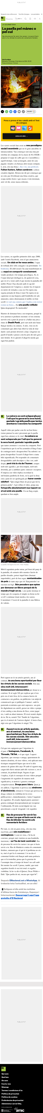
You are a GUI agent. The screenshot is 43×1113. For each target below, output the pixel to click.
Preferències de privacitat (12, 1100)
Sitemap (5, 1087)
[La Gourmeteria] (3, 18)
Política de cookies (9, 1097)
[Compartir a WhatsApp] (6, 111)
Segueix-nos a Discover (9, 14)
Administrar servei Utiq (11, 1104)
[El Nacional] (21, 1069)
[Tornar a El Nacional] (18, 18)
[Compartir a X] (2, 111)
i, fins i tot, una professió (28, 166)
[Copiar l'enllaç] (23, 111)
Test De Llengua (24, 14)
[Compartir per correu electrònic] (19, 111)
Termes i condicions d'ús (12, 1090)
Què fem (5, 1077)
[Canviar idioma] (35, 18)
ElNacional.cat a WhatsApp (23, 881)
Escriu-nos (6, 1084)
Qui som (5, 1074)
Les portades (35, 14)
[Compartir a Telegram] (10, 111)
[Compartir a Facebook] (15, 111)
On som (5, 1080)
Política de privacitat (10, 1094)
